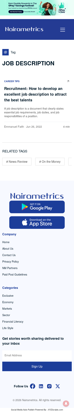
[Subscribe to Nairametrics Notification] (66, 404)
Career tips (12, 81)
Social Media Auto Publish (23, 409)
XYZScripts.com (55, 409)
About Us (7, 248)
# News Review (17, 161)
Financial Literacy (12, 321)
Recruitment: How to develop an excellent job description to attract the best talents (35, 94)
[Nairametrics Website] (24, 28)
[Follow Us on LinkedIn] (41, 386)
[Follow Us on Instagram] (49, 386)
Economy (7, 302)
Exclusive (7, 295)
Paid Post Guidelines (14, 274)
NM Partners (9, 268)
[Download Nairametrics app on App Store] (37, 222)
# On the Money (50, 161)
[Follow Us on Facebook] (32, 386)
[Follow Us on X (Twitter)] (57, 386)
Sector (6, 315)
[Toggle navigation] (62, 30)
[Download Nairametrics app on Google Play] (37, 207)
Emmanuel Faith (14, 126)
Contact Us (9, 255)
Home (5, 242)
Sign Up (37, 366)
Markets (7, 308)
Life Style (7, 328)
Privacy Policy (10, 261)
